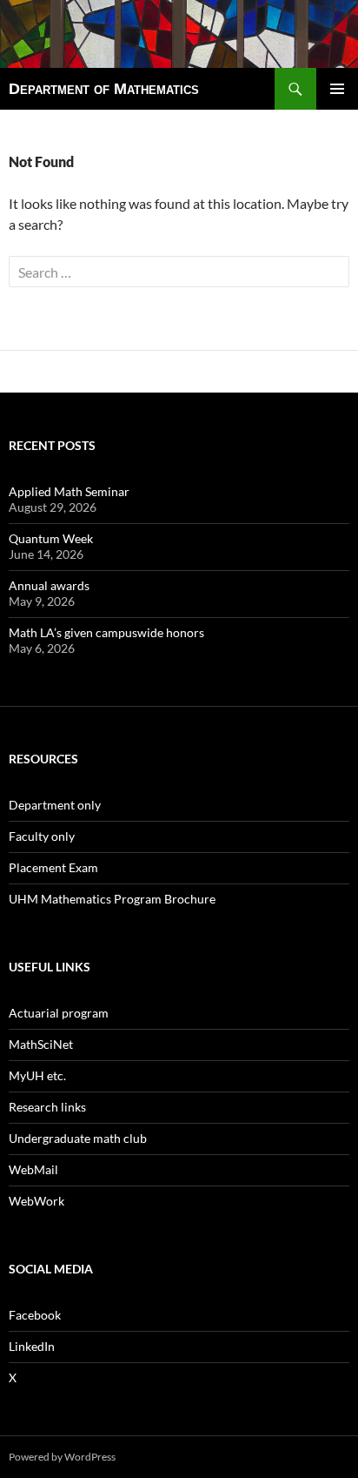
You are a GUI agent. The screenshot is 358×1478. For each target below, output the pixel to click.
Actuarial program (59, 1012)
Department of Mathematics (104, 88)
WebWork (36, 1200)
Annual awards (49, 585)
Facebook (35, 1314)
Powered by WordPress (62, 1456)
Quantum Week (51, 538)
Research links (47, 1106)
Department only (55, 804)
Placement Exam (53, 867)
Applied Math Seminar (69, 491)
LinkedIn (32, 1346)
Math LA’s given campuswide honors (106, 632)
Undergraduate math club (78, 1138)
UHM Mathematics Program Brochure (112, 898)
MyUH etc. (37, 1075)
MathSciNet (41, 1044)
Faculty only (42, 836)
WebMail (33, 1169)
